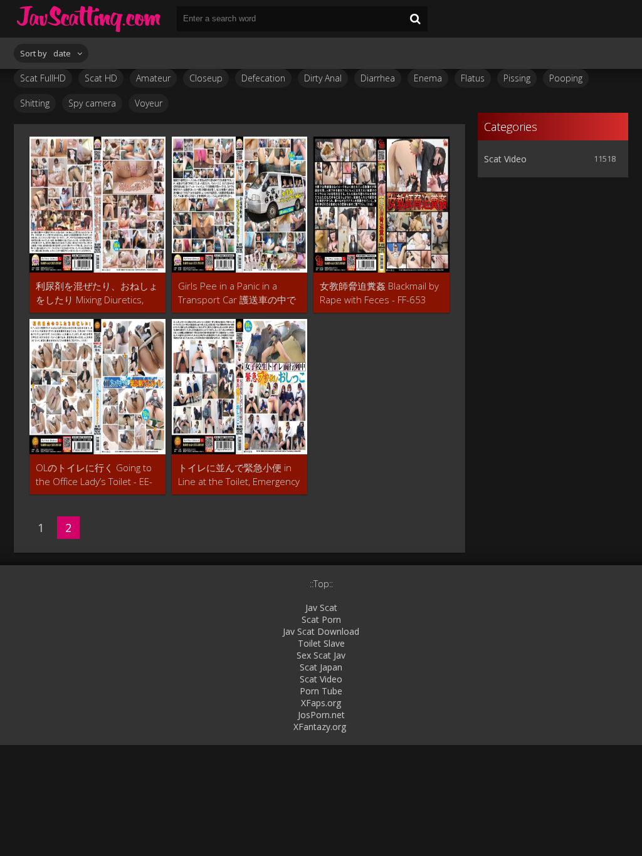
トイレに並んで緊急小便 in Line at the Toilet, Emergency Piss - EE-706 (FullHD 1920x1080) (239, 474)
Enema (428, 78)
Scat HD (101, 78)
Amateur (153, 78)
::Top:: (321, 584)
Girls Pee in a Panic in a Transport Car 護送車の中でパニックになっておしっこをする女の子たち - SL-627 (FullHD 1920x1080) (239, 292)
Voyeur (148, 103)
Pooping (565, 78)
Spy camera (92, 103)
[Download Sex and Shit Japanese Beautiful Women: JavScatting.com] (89, 19)
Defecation (263, 78)
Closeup (206, 78)
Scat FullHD (43, 78)
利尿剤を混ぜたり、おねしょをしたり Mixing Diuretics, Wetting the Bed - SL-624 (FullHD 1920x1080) (97, 292)
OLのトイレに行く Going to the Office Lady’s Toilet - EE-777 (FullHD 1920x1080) (94, 474)
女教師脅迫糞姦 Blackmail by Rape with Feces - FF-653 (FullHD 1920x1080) (379, 292)
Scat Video (505, 159)
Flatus (473, 78)
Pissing (516, 78)
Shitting (35, 103)
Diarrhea (377, 78)
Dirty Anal (323, 78)
